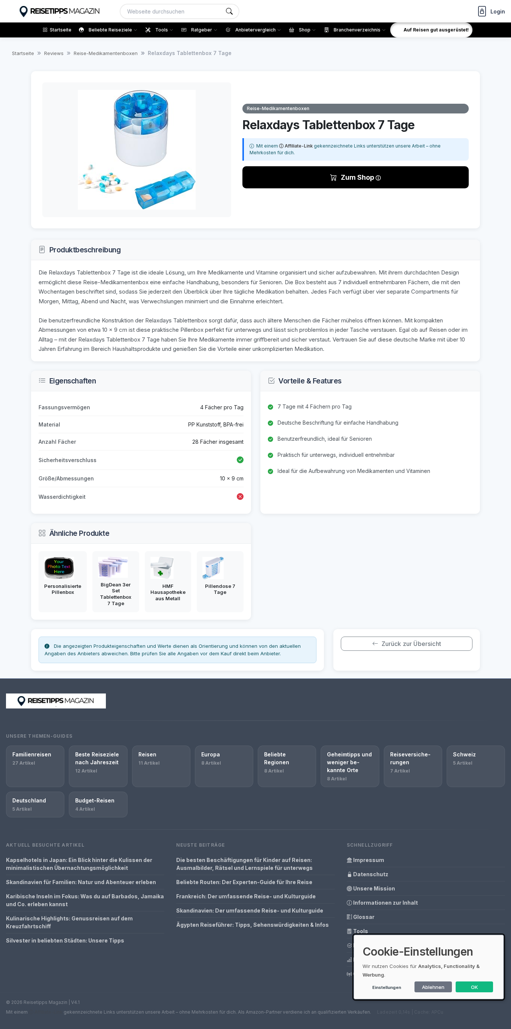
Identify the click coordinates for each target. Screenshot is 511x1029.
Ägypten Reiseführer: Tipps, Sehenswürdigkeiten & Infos (252, 925)
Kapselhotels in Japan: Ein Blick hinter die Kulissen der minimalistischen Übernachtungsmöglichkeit (79, 864)
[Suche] (229, 11)
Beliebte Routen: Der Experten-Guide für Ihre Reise (244, 882)
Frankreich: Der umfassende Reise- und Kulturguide (246, 896)
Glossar (363, 917)
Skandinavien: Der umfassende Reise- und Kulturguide (249, 910)
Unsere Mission (373, 888)
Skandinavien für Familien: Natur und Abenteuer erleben (81, 882)
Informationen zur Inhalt (385, 902)
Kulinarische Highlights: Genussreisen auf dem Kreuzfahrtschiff (69, 922)
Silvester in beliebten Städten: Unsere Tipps (65, 940)
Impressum (368, 860)
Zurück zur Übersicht (411, 643)
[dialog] (429, 967)
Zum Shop (358, 177)
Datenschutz (370, 874)
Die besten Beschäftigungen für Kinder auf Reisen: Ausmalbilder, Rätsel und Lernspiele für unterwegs (244, 864)
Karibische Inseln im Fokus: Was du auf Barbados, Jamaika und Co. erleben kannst (85, 900)
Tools (360, 931)
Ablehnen (433, 987)
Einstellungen (386, 987)
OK (474, 987)
